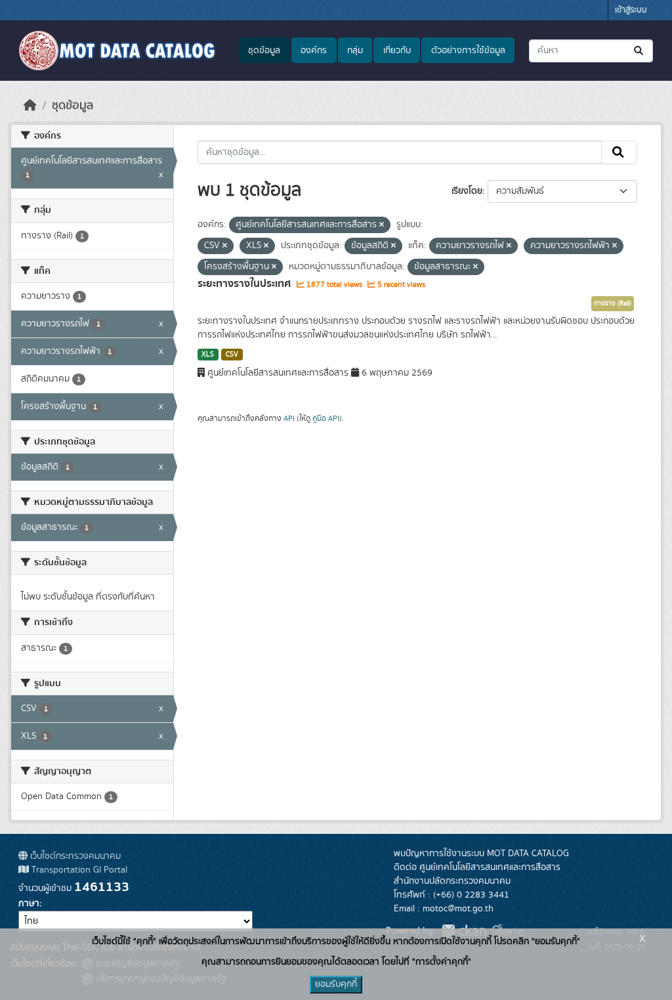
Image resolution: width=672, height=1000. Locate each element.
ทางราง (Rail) (612, 303)
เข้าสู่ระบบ (631, 10)
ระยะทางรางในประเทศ (245, 283)
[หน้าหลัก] (30, 105)
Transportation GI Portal (78, 870)
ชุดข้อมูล (264, 50)
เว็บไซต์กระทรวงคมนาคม (74, 856)
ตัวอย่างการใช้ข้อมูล (468, 50)
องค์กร (314, 50)
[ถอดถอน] (381, 225)
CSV (232, 354)
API (289, 418)
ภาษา (28, 903)
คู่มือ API (325, 418)
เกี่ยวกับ (397, 50)
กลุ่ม (355, 50)
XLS (207, 354)
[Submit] (639, 50)
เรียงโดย (467, 191)
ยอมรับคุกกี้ (336, 984)
